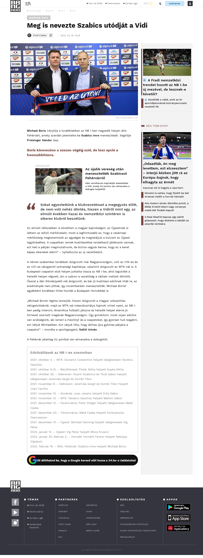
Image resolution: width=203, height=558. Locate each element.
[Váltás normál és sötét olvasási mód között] (160, 3)
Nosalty (63, 531)
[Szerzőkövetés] (50, 35)
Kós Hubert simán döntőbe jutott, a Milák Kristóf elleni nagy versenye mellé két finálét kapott (167, 207)
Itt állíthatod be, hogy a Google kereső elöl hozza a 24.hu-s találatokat (86, 460)
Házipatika (91, 505)
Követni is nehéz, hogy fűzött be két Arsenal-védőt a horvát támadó (167, 195)
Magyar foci (38, 17)
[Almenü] (28, 3)
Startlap (63, 505)
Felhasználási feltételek (134, 524)
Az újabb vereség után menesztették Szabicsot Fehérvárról (106, 173)
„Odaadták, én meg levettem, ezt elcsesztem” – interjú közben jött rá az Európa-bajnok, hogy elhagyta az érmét (165, 173)
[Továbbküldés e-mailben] (13, 137)
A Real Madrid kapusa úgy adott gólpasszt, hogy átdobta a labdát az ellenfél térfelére (167, 220)
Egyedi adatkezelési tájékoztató (138, 531)
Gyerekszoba (93, 518)
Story (89, 511)
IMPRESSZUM (126, 518)
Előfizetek (174, 3)
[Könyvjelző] (13, 146)
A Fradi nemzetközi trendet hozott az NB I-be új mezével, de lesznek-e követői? (165, 87)
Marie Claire (93, 531)
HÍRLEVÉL (125, 511)
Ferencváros (113, 3)
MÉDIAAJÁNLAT (127, 537)
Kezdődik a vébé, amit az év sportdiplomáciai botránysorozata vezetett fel (166, 103)
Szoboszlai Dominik (35, 526)
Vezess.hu (64, 518)
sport (51, 10)
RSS (122, 505)
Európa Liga (131, 3)
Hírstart (63, 511)
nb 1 (63, 10)
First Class (65, 524)
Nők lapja (91, 524)
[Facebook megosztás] (13, 128)
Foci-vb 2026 (95, 3)
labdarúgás (35, 10)
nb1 (74, 10)
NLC (60, 537)
